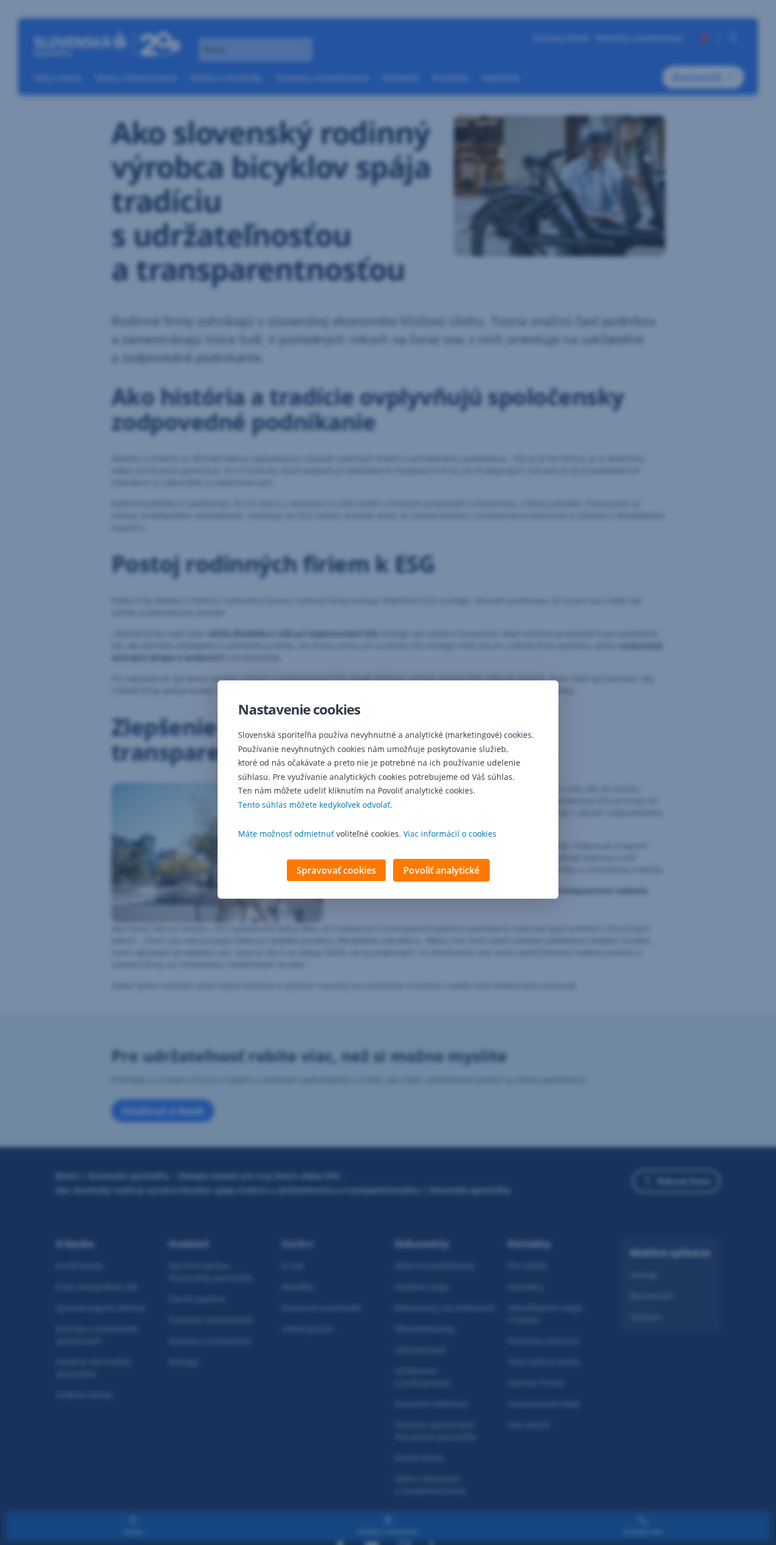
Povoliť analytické (441, 870)
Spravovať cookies (336, 870)
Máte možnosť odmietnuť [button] (286, 833)
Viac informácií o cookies (450, 833)
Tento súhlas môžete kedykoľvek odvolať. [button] (315, 804)
